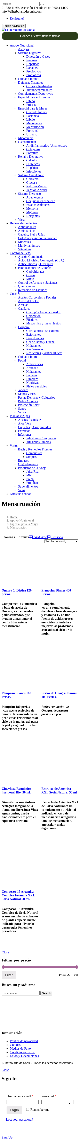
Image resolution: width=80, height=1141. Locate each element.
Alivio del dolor (28, 301)
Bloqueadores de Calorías (34, 268)
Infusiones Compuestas (41, 438)
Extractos (24, 431)
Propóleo (32, 482)
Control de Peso (20, 253)
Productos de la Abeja (32, 468)
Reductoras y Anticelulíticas (44, 353)
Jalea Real (32, 471)
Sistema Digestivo (29, 53)
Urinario (31, 134)
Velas (21, 490)
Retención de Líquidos (32, 290)
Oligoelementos (28, 464)
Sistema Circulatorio (31, 175)
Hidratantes (33, 345)
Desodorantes (35, 338)
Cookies (15, 1044)
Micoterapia (25, 138)
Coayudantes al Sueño (40, 201)
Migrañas (32, 212)
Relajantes (33, 216)
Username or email (20, 1096)
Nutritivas (32, 382)
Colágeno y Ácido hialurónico (37, 238)
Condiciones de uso (22, 1052)
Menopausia (34, 123)
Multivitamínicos (29, 245)
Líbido (30, 101)
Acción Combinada (30, 256)
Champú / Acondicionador (43, 312)
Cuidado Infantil (28, 78)
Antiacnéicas (34, 364)
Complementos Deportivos (35, 93)
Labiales (31, 375)
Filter (9, 975)
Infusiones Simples (38, 442)
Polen (30, 479)
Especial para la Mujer (32, 108)
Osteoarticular (27, 142)
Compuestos (34, 453)
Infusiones (24, 434)
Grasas (30, 275)
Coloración (33, 316)
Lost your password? (19, 1119)
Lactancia (32, 116)
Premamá (32, 130)
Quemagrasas (26, 286)
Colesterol (32, 179)
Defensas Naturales (30, 82)
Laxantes (32, 67)
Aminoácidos (26, 230)
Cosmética (16, 293)
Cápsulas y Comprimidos (34, 427)
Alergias (23, 49)
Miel (29, 475)
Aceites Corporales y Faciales (37, 297)
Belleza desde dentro (23, 223)
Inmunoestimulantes (39, 90)
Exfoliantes (33, 334)
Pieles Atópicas (28, 401)
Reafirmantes (34, 349)
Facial (22, 360)
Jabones (23, 390)
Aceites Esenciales (30, 419)
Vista (21, 219)
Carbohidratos (35, 271)
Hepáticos (32, 64)
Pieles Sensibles (36, 386)
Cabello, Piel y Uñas (31, 234)
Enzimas (31, 60)
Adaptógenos (34, 197)
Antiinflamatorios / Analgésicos (46, 145)
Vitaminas (24, 249)
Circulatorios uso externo (42, 330)
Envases (23, 460)
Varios (22, 412)
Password (48, 1096)
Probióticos (33, 75)
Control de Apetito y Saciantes (37, 282)
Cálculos (32, 160)
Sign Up (7, 1137)
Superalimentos (28, 486)
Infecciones (33, 171)
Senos (22, 408)
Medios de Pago (20, 1048)
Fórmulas (32, 153)
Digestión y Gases (38, 56)
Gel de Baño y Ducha (40, 342)
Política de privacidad (24, 1041)
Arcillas (23, 305)
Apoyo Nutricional (22, 45)
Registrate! (17, 18)
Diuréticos (33, 164)
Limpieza (32, 379)
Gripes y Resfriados (39, 86)
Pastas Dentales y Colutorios (36, 397)
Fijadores (32, 319)
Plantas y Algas (20, 416)
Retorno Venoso (36, 186)
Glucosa (31, 182)
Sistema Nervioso (29, 193)
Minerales (24, 242)
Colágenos (33, 149)
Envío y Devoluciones (24, 1056)
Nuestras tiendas (20, 494)
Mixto (30, 279)
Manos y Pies (26, 394)
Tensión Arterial (36, 190)
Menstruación (35, 127)
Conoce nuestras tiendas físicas (40, 36)
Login (14, 1110)
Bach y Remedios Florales (35, 449)
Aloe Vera (24, 423)
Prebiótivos (33, 71)
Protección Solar (28, 405)
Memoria (32, 208)
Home (14, 517)
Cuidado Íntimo (36, 112)
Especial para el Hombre (34, 97)
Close (5, 952)
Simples (31, 456)
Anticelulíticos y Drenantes (35, 264)
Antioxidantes (27, 227)
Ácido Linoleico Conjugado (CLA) (41, 260)
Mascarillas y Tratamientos (43, 323)
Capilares (24, 308)
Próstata (31, 104)
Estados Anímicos (37, 204)
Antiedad (32, 368)
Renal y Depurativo (30, 156)
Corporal (24, 327)
